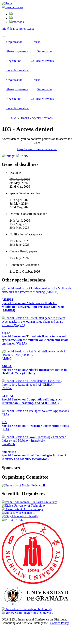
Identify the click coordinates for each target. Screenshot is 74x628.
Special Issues (14, 7)
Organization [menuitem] (14, 41)
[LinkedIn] (11, 14)
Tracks (25, 118)
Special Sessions (42, 118)
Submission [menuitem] (44, 51)
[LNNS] (22, 156)
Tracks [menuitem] (36, 41)
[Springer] (9, 156)
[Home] (7, 3)
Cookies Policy (59, 623)
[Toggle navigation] (3, 36)
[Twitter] (11, 18)
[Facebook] (16, 22)
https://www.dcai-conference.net (37, 149)
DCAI (13, 118)
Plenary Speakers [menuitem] (17, 51)
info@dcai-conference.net (18, 28)
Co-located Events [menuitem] (42, 60)
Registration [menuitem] (13, 60)
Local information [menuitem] (17, 70)
